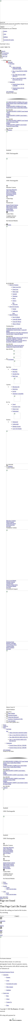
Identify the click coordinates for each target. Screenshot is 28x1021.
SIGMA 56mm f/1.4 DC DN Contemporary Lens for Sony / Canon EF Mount (17, 333)
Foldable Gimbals (10, 582)
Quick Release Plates (11, 644)
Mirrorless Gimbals (11, 520)
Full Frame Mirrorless (11, 189)
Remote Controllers (11, 643)
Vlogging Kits (9, 583)
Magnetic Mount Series (12, 584)
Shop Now (9, 711)
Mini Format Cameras (11, 206)
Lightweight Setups (11, 523)
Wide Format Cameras (11, 207)
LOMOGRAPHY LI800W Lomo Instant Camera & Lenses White (16, 125)
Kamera (8, 105)
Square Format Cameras (12, 205)
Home (1, 898)
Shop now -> (9, 157)
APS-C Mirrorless (10, 191)
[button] (2, 51)
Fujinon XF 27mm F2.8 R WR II (14, 347)
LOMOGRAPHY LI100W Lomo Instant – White (15, 774)
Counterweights (10, 646)
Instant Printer (9, 209)
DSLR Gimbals (10, 522)
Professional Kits (10, 525)
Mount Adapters (10, 647)
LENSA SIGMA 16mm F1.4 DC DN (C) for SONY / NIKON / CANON (16, 341)
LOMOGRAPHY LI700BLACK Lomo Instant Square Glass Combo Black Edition (16, 107)
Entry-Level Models (11, 192)
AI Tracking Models (11, 586)
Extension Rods (10, 642)
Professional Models (11, 194)
